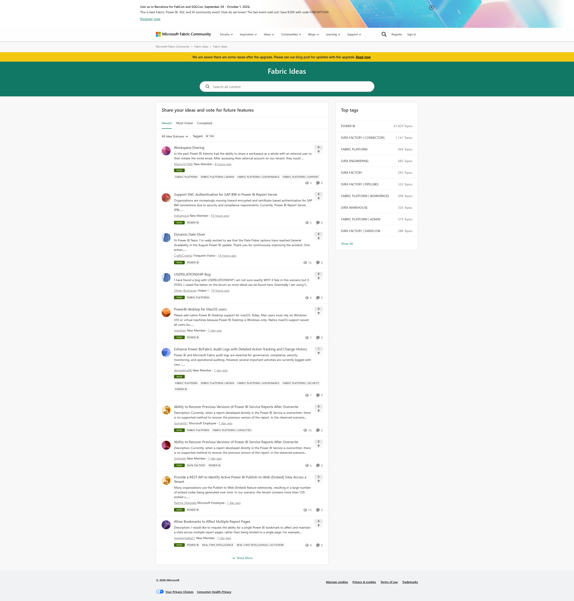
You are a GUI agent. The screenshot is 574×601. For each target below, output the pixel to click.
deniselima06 (183, 370)
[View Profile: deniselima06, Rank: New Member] (166, 352)
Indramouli (181, 215)
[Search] (384, 34)
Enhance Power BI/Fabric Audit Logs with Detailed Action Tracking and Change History (240, 349)
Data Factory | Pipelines (359, 184)
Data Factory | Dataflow (360, 231)
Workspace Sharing (189, 147)
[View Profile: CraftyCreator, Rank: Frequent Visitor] (166, 237)
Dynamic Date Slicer (189, 234)
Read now (363, 57)
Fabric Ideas (201, 46)
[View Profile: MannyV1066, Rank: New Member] (166, 150)
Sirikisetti (180, 458)
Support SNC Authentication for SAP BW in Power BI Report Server (226, 194)
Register (396, 34)
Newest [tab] (167, 123)
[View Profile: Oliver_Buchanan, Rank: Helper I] (166, 277)
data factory (351, 172)
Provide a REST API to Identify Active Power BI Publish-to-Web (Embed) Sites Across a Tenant (240, 479)
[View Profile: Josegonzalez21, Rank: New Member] (166, 524)
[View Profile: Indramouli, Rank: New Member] (166, 197)
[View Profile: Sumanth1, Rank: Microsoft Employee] (166, 410)
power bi (348, 126)
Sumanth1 (181, 423)
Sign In (411, 34)
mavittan (180, 330)
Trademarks (410, 582)
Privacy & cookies (364, 582)
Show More (244, 558)
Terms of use (389, 582)
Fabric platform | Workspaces (365, 196)
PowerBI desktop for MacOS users (200, 309)
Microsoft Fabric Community (172, 46)
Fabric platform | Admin (360, 219)
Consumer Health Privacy (214, 592)
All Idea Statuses (173, 136)
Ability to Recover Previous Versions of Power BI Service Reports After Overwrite (236, 406)
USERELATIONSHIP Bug (192, 274)
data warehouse (354, 207)
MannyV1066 (183, 164)
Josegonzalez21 (184, 538)
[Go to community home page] (183, 34)
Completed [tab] (204, 123)
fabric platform (354, 149)
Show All (347, 243)
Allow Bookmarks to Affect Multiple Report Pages (212, 521)
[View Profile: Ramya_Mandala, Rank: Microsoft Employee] (166, 480)
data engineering (355, 161)
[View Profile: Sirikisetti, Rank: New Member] (166, 445)
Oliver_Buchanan (185, 290)
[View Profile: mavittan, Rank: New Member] (166, 312)
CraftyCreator (183, 255)
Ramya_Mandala (185, 503)
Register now (150, 18)
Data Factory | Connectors (363, 137)
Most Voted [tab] (184, 123)
